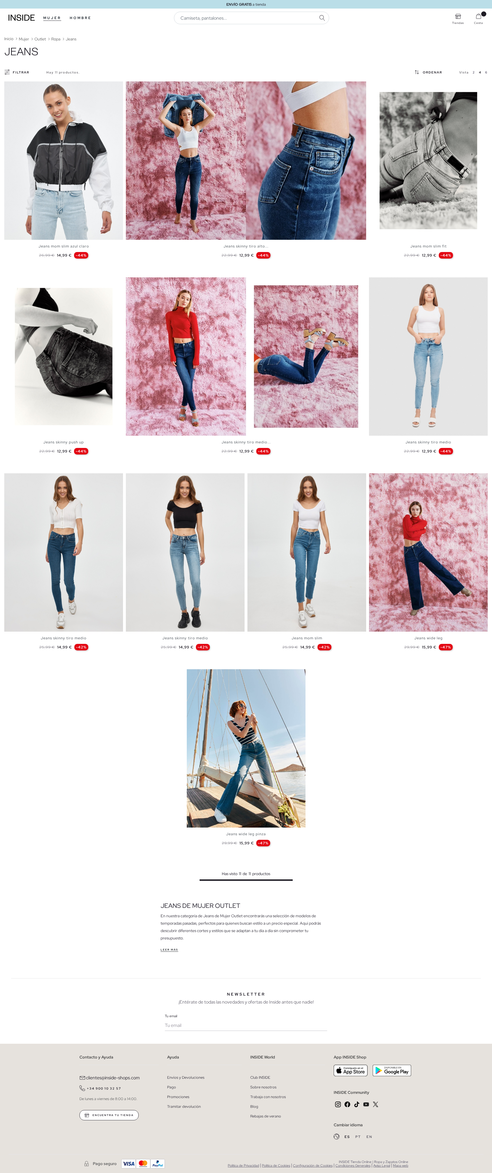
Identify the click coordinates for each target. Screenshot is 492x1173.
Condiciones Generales (352, 1165)
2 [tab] (12, 86)
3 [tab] (15, 86)
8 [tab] (394, 86)
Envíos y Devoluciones (185, 1077)
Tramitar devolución (184, 1106)
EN (369, 1137)
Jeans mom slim (307, 638)
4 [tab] (18, 86)
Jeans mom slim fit (428, 246)
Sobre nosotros (263, 1087)
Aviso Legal (381, 1165)
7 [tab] (391, 86)
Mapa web (400, 1165)
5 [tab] (21, 86)
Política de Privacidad (243, 1165)
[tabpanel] (63, 160)
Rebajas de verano (265, 1116)
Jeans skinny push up (63, 442)
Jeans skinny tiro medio (428, 442)
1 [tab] (10, 86)
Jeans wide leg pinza (246, 834)
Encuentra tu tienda (112, 1115)
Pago (171, 1087)
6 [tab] (24, 86)
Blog (254, 1106)
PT (358, 1137)
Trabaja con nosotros (268, 1096)
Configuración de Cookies (313, 1165)
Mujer (52, 18)
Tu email (171, 1016)
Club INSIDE (260, 1077)
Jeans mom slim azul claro (63, 246)
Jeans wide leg (428, 638)
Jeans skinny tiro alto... (246, 246)
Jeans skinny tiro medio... (246, 442)
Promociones (178, 1096)
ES (348, 1137)
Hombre (81, 18)
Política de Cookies (276, 1165)
